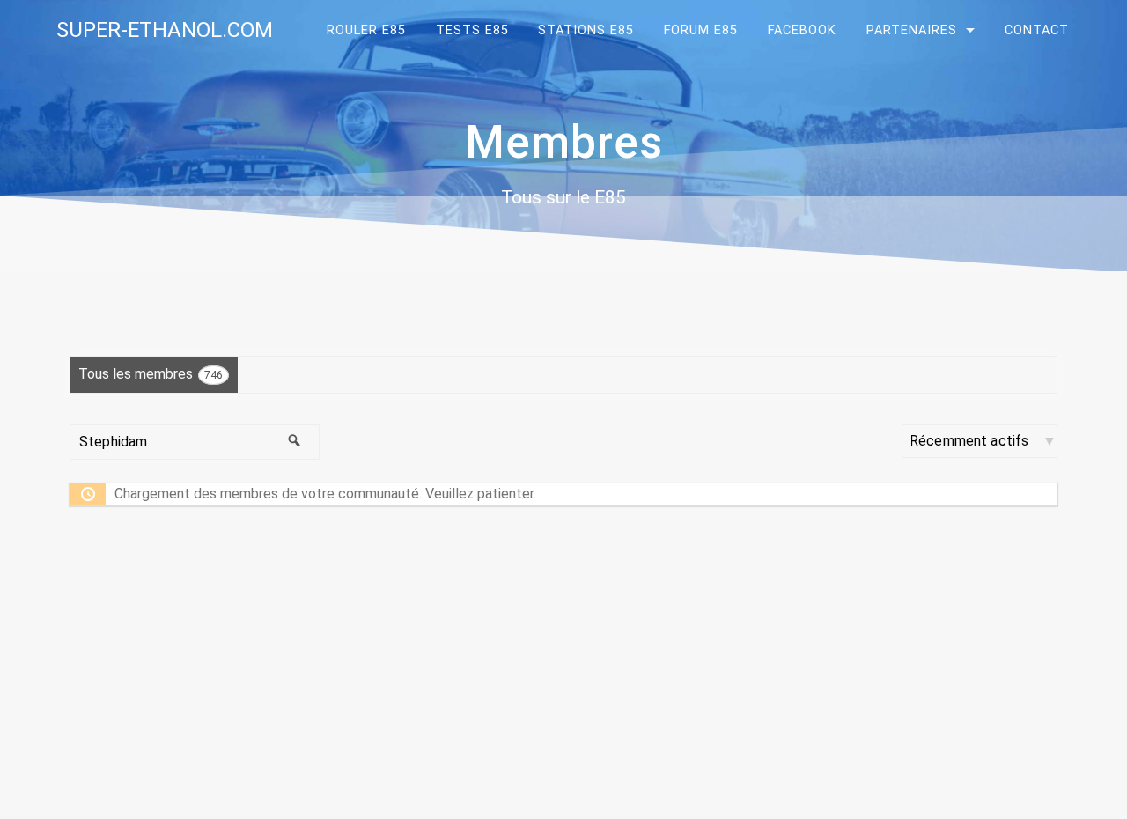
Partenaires (911, 30)
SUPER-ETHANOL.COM (164, 30)
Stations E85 (586, 30)
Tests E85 (472, 30)
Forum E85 (701, 30)
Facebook (802, 30)
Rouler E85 (366, 30)
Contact (1037, 30)
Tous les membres (150, 373)
